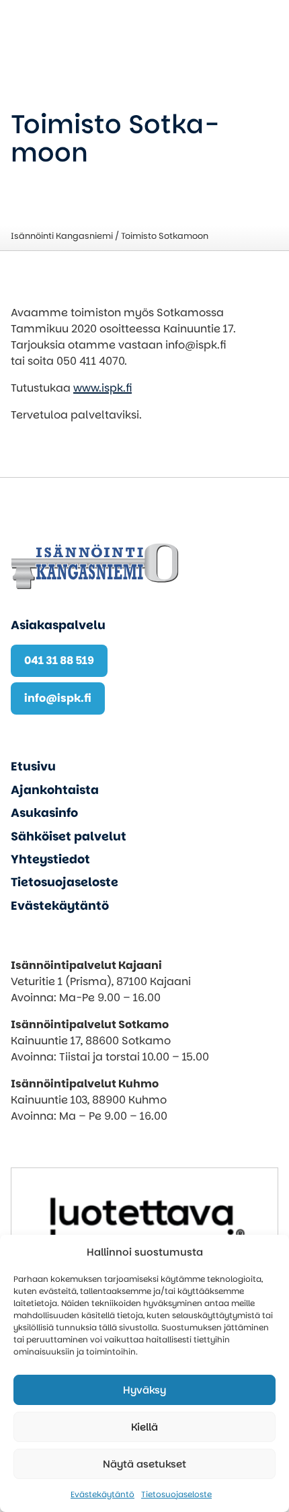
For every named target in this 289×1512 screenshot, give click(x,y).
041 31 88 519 (59, 660)
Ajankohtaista (55, 790)
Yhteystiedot (50, 859)
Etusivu (33, 766)
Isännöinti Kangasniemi (62, 236)
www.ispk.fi (102, 388)
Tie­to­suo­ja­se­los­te (176, 1494)
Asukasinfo (44, 813)
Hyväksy (144, 1390)
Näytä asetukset (144, 1464)
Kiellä (144, 1427)
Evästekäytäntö (102, 1494)
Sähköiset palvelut (68, 836)
